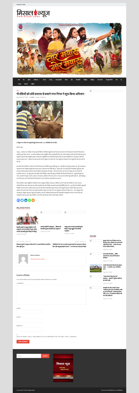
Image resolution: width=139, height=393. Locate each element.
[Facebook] (18, 200)
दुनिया (29, 79)
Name (19, 308)
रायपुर (18, 90)
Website (20, 325)
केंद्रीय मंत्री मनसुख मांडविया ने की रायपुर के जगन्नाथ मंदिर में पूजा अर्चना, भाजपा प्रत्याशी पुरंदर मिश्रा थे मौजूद (27, 229)
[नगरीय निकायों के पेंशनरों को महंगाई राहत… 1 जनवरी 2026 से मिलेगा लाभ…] (96, 265)
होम (19, 79)
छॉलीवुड (92, 79)
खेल (72, 79)
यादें (116, 79)
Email (19, 317)
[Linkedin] (25, 200)
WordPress (111, 390)
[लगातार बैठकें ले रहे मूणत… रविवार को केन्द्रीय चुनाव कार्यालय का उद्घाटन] (51, 212)
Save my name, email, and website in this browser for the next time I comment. (47, 336)
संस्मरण (26, 84)
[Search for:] (33, 356)
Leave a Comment (41, 97)
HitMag (120, 390)
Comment (21, 283)
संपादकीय (78, 79)
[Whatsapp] (29, 200)
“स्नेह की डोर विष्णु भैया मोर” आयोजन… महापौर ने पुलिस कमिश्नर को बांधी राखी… (112, 278)
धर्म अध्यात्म (100, 79)
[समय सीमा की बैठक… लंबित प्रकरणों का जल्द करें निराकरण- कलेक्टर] (96, 254)
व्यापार (19, 84)
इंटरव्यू (50, 79)
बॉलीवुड (85, 79)
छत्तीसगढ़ (36, 79)
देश (23, 79)
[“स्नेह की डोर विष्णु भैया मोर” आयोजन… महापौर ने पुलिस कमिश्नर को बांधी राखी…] (96, 276)
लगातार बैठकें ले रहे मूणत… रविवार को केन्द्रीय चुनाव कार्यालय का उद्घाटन (51, 228)
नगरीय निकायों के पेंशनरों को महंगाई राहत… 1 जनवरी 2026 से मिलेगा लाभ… (112, 267)
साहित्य (32, 84)
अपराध (44, 79)
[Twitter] (22, 200)
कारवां (66, 79)
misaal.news (31, 390)
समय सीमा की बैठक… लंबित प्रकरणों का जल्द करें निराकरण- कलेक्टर (111, 256)
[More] (33, 200)
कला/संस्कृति (59, 79)
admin (32, 97)
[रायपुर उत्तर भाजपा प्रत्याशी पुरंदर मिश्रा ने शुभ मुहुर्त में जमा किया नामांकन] (75, 212)
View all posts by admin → (38, 259)
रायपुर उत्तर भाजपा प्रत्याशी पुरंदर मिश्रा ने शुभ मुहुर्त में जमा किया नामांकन (73, 229)
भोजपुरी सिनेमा (109, 79)
